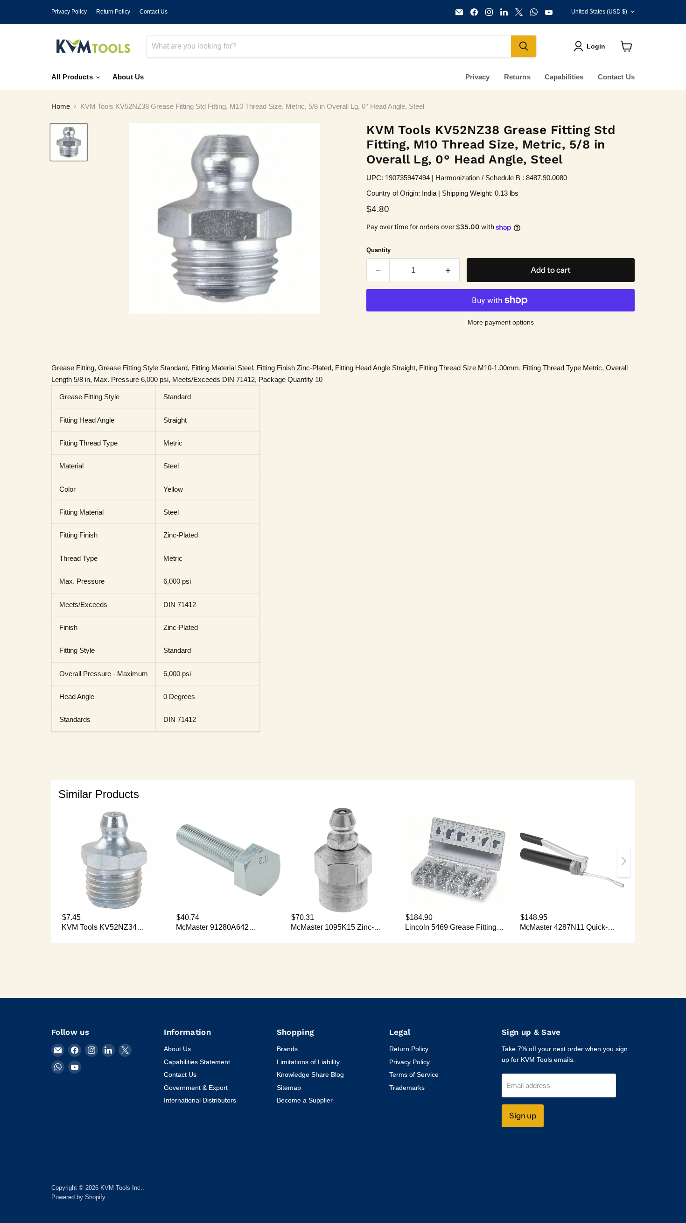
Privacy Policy (69, 11)
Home (60, 106)
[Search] (523, 46)
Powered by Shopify (78, 1197)
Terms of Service (414, 1074)
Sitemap (289, 1087)
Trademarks (407, 1087)
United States (599, 11)
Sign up (522, 1115)
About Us (128, 77)
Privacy (477, 77)
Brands (287, 1049)
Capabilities (564, 77)
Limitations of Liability (308, 1062)
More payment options (501, 322)
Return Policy (113, 11)
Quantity (378, 250)
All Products (73, 77)
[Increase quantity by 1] (448, 270)
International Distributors (200, 1100)
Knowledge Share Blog (310, 1074)
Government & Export (196, 1087)
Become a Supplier (305, 1100)
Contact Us (154, 11)
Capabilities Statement (197, 1062)
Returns (517, 77)
